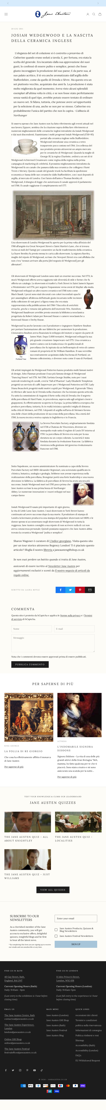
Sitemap (79, 1040)
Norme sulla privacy (70, 615)
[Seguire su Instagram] (20, 1070)
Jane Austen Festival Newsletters (76, 936)
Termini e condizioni (86, 1020)
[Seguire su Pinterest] (27, 1070)
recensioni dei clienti (86, 1015)
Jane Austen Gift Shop (57, 1020)
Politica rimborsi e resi (87, 1035)
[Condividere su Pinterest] (80, 590)
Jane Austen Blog (55, 1035)
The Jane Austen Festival (17, 1048)
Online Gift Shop (13, 1039)
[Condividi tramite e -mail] (90, 590)
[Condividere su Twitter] (70, 590)
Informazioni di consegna (88, 1030)
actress (62, 741)
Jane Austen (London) (57, 1015)
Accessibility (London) (86, 1050)
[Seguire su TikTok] (41, 1070)
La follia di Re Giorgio (23, 751)
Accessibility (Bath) (85, 1045)
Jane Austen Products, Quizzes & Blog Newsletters (76, 929)
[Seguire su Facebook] (5, 1070)
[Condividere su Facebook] (60, 590)
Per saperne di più (13, 766)
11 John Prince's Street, (68, 976)
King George (11, 746)
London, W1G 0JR (65, 980)
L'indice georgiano (60, 541)
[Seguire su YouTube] (34, 1070)
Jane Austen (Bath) (55, 1025)
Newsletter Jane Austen (61, 566)
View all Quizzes (52, 889)
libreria (48, 549)
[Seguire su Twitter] (13, 1070)
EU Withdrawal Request (87, 1060)
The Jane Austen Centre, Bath (19, 1015)
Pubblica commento (30, 664)
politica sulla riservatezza (88, 1025)
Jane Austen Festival (56, 1030)
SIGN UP (75, 944)
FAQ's (78, 1055)
